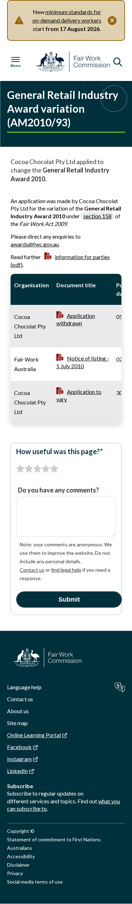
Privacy (15, 873)
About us (18, 711)
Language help (24, 687)
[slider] (37, 469)
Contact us (32, 570)
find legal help (66, 570)
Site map (17, 723)
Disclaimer (18, 865)
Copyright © (20, 831)
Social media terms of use (35, 882)
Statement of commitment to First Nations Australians (54, 843)
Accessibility (21, 856)
